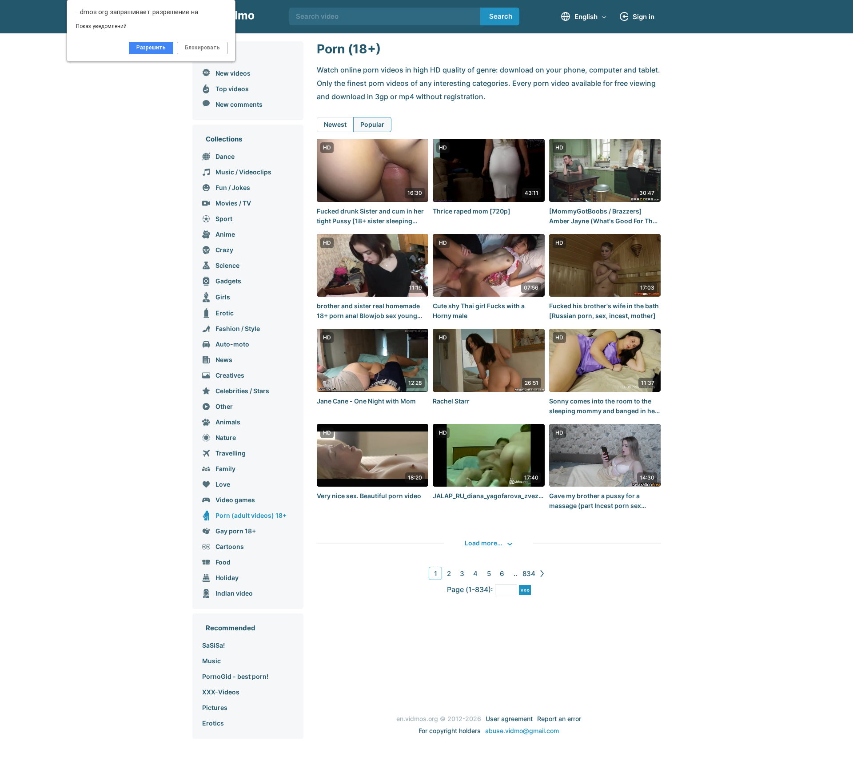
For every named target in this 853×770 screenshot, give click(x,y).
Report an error (559, 718)
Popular (372, 124)
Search (500, 16)
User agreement (509, 718)
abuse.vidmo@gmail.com (522, 730)
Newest (335, 124)
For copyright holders (450, 730)
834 (528, 573)
